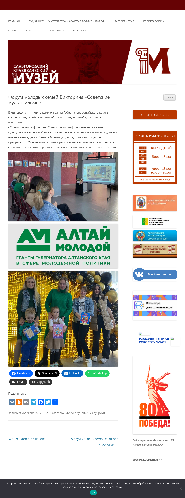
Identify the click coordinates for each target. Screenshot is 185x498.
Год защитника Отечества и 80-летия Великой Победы (67, 21)
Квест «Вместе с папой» (26, 439)
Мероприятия (124, 21)
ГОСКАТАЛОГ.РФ (153, 21)
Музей (12, 30)
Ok (93, 492)
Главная (14, 21)
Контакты (80, 30)
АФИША (31, 30)
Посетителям (54, 30)
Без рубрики (97, 413)
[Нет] (180, 488)
